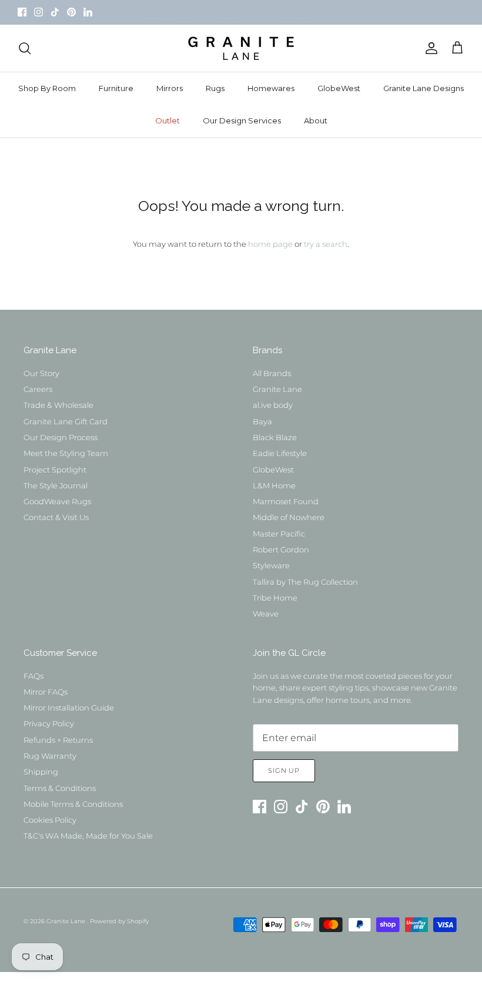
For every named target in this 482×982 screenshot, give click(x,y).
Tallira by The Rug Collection (305, 581)
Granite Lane (277, 389)
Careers (38, 389)
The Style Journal (56, 485)
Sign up (284, 770)
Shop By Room (47, 88)
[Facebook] (22, 12)
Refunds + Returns (58, 740)
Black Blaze (275, 437)
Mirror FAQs (46, 691)
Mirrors (169, 88)
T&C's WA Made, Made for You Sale (88, 835)
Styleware (271, 565)
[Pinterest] (71, 12)
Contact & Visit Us (56, 517)
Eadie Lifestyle (280, 453)
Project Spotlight (55, 469)
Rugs (215, 88)
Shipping (41, 771)
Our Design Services (242, 120)
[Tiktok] (55, 12)
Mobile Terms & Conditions (73, 804)
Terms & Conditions (60, 788)
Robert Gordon (281, 549)
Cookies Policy (50, 820)
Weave (266, 613)
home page (270, 244)
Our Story (41, 373)
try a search (325, 244)
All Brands (272, 373)
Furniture (116, 88)
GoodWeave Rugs (57, 501)
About (315, 120)
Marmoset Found (286, 501)
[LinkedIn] (87, 12)
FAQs (33, 676)
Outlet (167, 120)
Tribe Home (275, 597)
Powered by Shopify (119, 921)
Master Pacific (279, 533)
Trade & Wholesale (58, 405)
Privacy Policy (49, 723)
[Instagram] (38, 12)
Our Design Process (61, 437)
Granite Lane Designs (423, 88)
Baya (262, 421)
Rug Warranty (50, 755)
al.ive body (273, 405)
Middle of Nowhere (288, 517)
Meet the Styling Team (66, 453)
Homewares (270, 88)
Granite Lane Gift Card (66, 421)
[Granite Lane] (241, 48)
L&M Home (274, 485)
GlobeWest (338, 88)
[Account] (429, 48)
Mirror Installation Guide (69, 707)
